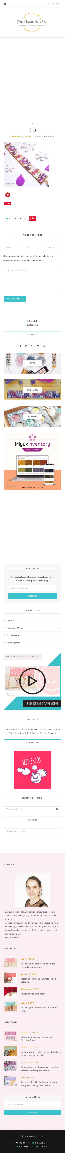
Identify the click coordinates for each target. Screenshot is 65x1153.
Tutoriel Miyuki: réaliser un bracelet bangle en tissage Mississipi (40, 1084)
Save (34, 218)
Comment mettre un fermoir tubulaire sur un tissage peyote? (41, 1054)
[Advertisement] (32, 79)
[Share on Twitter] (20, 218)
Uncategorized (13, 642)
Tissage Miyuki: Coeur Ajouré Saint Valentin (39, 980)
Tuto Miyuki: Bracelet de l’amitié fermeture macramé (38, 965)
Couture (10, 620)
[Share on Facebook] (15, 218)
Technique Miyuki (14, 628)
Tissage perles (13, 635)
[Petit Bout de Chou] (32, 22)
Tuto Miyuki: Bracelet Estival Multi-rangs (39, 1009)
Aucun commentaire (44, 137)
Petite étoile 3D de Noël (33, 993)
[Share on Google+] (26, 218)
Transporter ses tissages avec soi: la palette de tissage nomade (39, 1069)
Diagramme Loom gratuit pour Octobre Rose (36, 1039)
